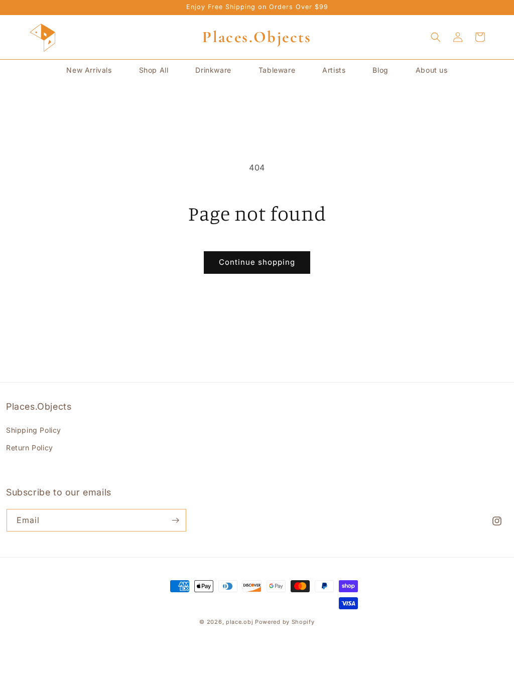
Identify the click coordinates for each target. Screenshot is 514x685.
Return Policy (29, 447)
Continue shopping (257, 262)
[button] (436, 37)
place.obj (239, 621)
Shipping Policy (33, 430)
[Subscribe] (175, 520)
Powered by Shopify (285, 621)
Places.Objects (257, 37)
